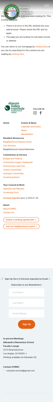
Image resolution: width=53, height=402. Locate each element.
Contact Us (8, 212)
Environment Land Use (14, 166)
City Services (9, 145)
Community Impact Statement (18, 162)
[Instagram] (35, 113)
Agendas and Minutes (13, 188)
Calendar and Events (31, 126)
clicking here (41, 46)
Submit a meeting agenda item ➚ (21, 220)
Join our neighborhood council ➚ (21, 226)
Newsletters (27, 134)
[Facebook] (40, 113)
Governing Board (11, 177)
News (24, 130)
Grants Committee (12, 169)
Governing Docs (11, 192)
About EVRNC (9, 208)
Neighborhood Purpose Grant (17, 142)
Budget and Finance (12, 158)
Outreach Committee (13, 173)
